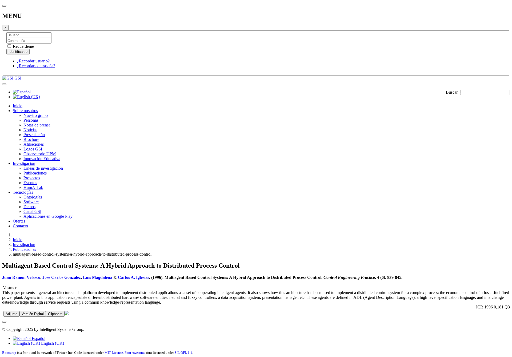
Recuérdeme (23, 46)
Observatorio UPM (39, 154)
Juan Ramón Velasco (21, 277)
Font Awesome (135, 353)
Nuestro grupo (35, 115)
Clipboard (55, 314)
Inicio (17, 106)
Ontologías (32, 197)
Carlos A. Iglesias (133, 277)
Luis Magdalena (97, 277)
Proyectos (31, 178)
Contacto (20, 226)
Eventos (30, 182)
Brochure (31, 139)
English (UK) (52, 343)
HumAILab (33, 187)
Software (31, 202)
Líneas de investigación (43, 168)
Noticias (30, 130)
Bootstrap (9, 353)
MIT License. (114, 353)
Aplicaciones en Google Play (48, 216)
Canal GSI (32, 211)
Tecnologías (23, 192)
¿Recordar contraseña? (36, 66)
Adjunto (11, 314)
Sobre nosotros (25, 110)
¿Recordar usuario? (33, 61)
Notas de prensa (36, 125)
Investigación (24, 163)
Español (38, 338)
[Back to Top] (4, 322)
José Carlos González (61, 277)
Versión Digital (33, 314)
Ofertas (19, 221)
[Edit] (67, 313)
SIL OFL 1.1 (183, 353)
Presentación (34, 134)
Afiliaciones (33, 144)
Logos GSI (32, 149)
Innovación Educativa (41, 158)
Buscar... (453, 92)
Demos (29, 206)
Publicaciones (35, 173)
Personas (30, 120)
